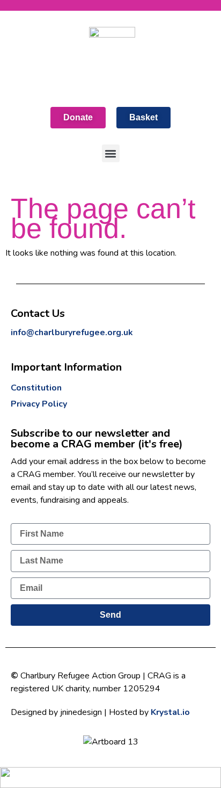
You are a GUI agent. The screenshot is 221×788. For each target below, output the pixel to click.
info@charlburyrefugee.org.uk (72, 332)
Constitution (36, 388)
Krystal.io (170, 712)
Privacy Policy (39, 404)
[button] (111, 153)
